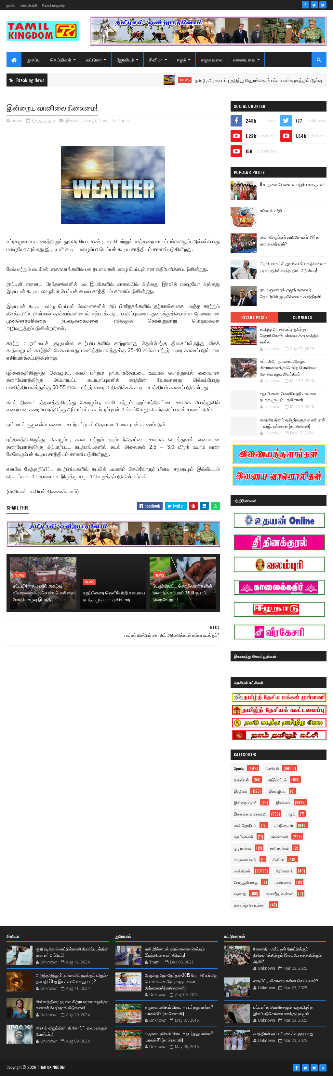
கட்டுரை (94, 59)
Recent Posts (254, 317)
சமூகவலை (212, 59)
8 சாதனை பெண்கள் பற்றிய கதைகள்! (292, 184)
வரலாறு (240, 893)
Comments (302, 317)
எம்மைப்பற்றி (28, 5)
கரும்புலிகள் (243, 836)
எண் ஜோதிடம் (245, 825)
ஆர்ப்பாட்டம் (277, 779)
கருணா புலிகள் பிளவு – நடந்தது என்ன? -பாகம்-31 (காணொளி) (179, 1036)
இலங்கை (73, 120)
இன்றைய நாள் (245, 802)
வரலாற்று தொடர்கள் (250, 905)
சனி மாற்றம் (279, 848)
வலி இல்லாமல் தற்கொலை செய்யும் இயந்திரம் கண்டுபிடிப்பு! (175, 951)
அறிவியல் (241, 779)
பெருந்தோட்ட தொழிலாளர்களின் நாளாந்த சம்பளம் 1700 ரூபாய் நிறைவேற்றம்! (182, 592)
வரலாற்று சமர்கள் (280, 893)
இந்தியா (240, 791)
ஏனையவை (244, 59)
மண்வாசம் (283, 882)
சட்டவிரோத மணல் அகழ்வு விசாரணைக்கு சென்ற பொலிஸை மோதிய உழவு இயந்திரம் (43, 592)
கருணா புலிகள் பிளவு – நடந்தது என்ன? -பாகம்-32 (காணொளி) (179, 1009)
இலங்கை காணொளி (250, 814)
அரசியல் (272, 768)
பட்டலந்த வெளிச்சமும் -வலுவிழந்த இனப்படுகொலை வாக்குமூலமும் (283, 1009)
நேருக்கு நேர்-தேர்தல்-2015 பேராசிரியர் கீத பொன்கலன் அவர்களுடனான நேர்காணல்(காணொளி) (181, 981)
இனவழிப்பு (277, 791)
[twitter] (314, 4)
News (162, 80)
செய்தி (90, 120)
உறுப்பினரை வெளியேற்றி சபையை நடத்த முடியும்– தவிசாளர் (114, 596)
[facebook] (305, 4)
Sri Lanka (121, 120)
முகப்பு (11, 5)
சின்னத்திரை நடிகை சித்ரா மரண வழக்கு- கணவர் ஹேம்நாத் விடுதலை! (72, 1004)
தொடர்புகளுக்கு (53, 5)
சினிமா (156, 59)
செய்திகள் (61, 59)
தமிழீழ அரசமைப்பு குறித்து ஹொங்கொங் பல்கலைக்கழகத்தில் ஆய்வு (236, 79)
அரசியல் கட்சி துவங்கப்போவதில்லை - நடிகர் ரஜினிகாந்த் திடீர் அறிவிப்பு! (293, 266)
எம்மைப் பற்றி (271, 210)
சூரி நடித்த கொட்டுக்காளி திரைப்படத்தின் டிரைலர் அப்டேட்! (72, 951)
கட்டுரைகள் (283, 825)
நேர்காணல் (284, 870)
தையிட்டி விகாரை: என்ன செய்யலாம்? (285, 980)
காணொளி (279, 836)
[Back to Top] (322, 1067)
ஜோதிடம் (125, 59)
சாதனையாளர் (245, 859)
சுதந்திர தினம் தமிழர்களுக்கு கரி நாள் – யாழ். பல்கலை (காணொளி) (292, 422)
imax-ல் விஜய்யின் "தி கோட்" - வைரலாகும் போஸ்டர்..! (71, 1030)
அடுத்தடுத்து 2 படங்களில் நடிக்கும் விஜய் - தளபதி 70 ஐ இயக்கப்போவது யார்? (72, 978)
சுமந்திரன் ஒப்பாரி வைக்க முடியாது (283, 1033)
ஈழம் (181, 59)
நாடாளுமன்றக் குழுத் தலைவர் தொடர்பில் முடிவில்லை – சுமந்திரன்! (290, 292)
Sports (239, 768)
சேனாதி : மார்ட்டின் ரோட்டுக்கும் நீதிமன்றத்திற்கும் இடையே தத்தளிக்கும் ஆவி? (287, 954)
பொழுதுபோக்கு (246, 882)
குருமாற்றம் (243, 848)
